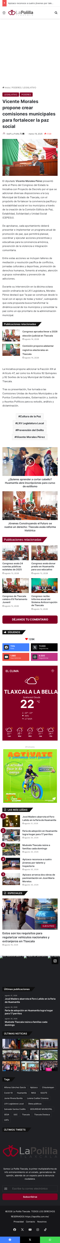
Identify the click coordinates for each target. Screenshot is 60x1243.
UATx (6, 1120)
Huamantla (22, 1093)
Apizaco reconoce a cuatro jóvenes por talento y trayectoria (37, 862)
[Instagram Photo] (12, 968)
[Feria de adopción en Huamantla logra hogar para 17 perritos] (11, 835)
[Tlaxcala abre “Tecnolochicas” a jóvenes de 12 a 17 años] (11, 1044)
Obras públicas (34, 1103)
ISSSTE (43, 1093)
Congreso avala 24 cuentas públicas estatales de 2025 (12, 566)
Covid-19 (8, 1093)
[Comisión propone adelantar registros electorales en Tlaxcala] (11, 350)
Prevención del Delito (30, 430)
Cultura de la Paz (30, 416)
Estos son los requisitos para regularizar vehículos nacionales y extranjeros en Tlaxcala (25, 937)
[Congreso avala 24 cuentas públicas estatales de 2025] (15, 552)
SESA (6, 1114)
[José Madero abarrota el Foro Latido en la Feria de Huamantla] (11, 821)
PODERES (16, 87)
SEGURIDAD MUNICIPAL (41, 1109)
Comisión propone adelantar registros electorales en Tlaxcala (38, 349)
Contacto (30, 1221)
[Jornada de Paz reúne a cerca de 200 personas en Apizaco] (11, 1055)
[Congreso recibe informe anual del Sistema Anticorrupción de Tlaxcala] (44, 585)
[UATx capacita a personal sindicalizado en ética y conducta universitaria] (30, 1066)
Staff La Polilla (13, 134)
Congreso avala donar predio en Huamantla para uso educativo (43, 566)
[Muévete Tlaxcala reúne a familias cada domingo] (11, 850)
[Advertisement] (30, 52)
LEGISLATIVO (29, 87)
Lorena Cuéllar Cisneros (37, 1098)
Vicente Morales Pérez (30, 437)
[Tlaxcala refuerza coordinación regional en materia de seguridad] (30, 1055)
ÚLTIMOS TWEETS (15, 1129)
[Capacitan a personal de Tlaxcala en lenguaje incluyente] (11, 1066)
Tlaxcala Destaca (42, 1114)
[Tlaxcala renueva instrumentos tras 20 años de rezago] (49, 1066)
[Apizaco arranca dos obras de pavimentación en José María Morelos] (11, 879)
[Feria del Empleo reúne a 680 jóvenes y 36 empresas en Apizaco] (49, 1044)
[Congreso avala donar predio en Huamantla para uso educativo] (44, 552)
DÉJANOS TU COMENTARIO (30, 619)
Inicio (7, 87)
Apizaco (34, 1087)
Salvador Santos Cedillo (15, 1109)
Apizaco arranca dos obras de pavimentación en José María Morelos (38, 878)
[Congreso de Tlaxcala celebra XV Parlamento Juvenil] (15, 585)
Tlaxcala (26, 1114)
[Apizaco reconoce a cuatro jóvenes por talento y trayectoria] (11, 864)
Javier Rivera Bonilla (13, 1098)
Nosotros (42, 1221)
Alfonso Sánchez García (15, 1087)
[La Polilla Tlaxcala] (21, 12)
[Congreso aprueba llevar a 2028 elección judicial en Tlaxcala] (11, 335)
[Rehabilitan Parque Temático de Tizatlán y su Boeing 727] (49, 1055)
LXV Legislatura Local (30, 423)
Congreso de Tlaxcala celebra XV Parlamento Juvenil (14, 599)
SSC (16, 1114)
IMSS (33, 1093)
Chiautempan (48, 1087)
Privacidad (19, 1221)
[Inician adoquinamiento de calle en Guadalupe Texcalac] (30, 1044)
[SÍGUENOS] (55, 960)
